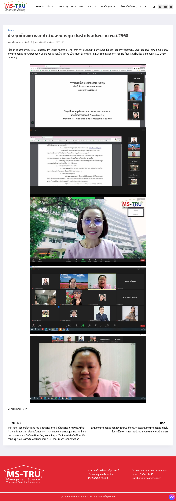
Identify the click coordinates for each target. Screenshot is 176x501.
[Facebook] (160, 7)
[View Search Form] (154, 6)
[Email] (171, 7)
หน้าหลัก (40, 7)
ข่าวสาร (11, 30)
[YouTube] (165, 7)
